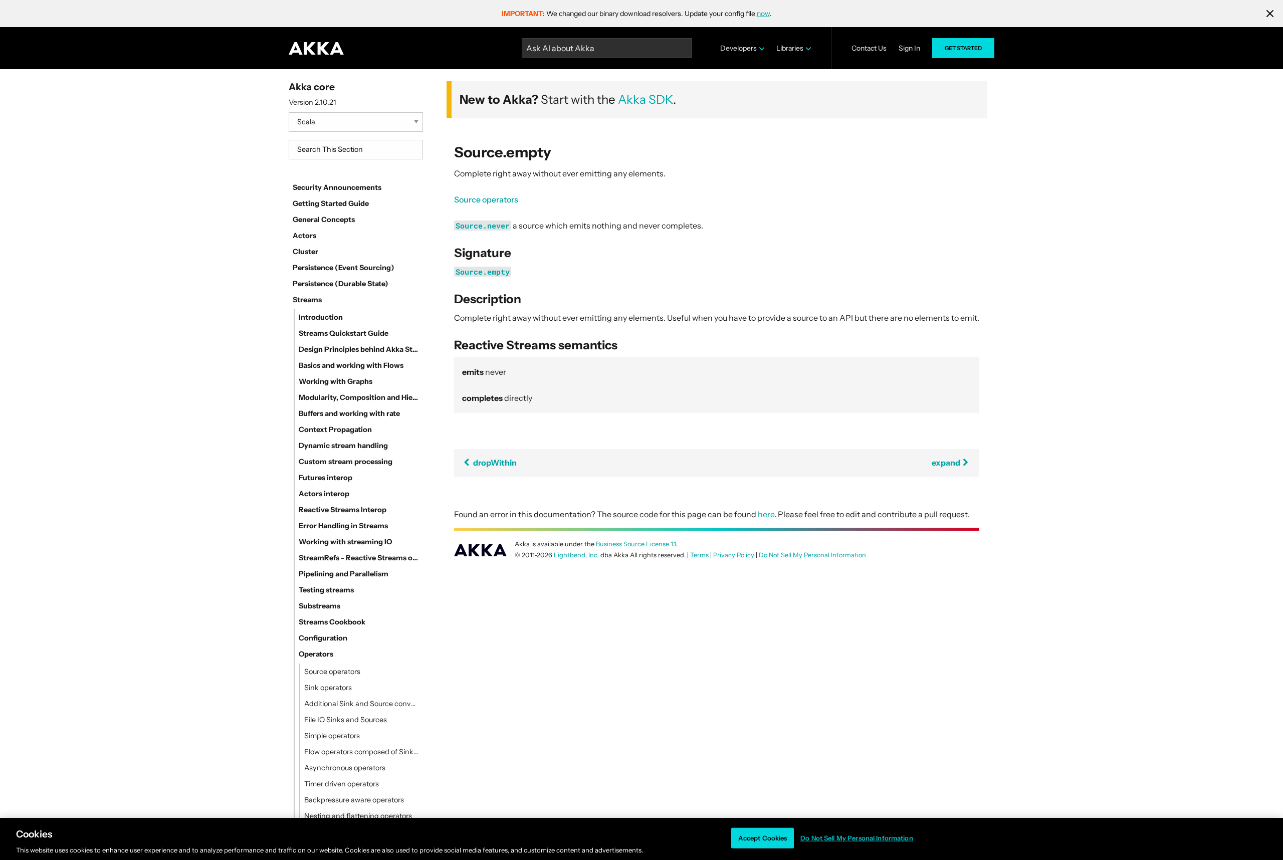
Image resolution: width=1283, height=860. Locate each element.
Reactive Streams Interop (342, 509)
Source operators (332, 671)
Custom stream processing (345, 461)
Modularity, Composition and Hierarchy (359, 397)
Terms (699, 555)
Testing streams (326, 589)
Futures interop (325, 477)
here (766, 514)
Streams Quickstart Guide (343, 333)
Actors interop (324, 493)
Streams (307, 299)
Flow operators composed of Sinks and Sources (361, 751)
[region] (641, 839)
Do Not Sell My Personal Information (856, 837)
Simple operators (332, 735)
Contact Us (869, 48)
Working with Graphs (335, 381)
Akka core (312, 87)
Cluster (305, 251)
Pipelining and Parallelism (343, 573)
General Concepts (324, 219)
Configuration (323, 637)
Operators (316, 654)
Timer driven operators (341, 783)
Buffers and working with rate (349, 413)
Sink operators (328, 687)
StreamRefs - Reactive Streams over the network (359, 557)
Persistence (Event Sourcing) (343, 267)
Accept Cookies (762, 837)
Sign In (909, 48)
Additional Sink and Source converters (361, 703)
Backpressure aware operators (354, 799)
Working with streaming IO (345, 541)
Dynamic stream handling (343, 445)
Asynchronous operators (344, 767)
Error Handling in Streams (343, 525)
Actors (304, 235)
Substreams (319, 605)
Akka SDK (645, 99)
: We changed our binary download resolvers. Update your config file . (637, 13)
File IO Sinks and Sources (345, 719)
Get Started (963, 48)
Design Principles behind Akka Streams (359, 349)
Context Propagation (335, 429)
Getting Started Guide (331, 203)
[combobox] (356, 149)
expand (947, 463)
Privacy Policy (733, 555)
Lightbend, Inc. (576, 555)
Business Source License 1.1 (636, 544)
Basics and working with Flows (351, 365)
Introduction (321, 317)
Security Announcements (337, 187)
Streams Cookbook (332, 621)
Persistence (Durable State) (340, 283)
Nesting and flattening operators (358, 815)
